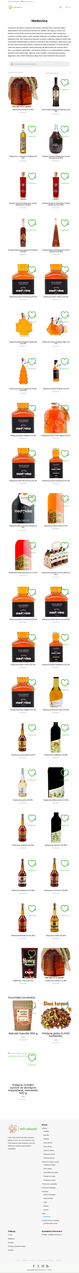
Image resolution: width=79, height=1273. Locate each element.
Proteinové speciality (49, 1184)
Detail (56, 1045)
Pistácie (46, 1139)
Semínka (45, 1191)
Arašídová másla (49, 1165)
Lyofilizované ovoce (50, 1223)
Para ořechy (47, 1146)
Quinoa (45, 1206)
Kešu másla (47, 1169)
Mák (45, 1202)
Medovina (47, 1217)
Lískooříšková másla (50, 1172)
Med (43, 1214)
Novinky (11, 1242)
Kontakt (11, 1250)
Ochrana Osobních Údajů (16, 1246)
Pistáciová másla (49, 1180)
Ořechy (44, 1128)
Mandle (46, 1135)
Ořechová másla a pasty (50, 1162)
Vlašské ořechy (48, 1158)
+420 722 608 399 (14, 1)
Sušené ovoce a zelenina (50, 1220)
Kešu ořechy (47, 1143)
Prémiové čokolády (49, 1188)
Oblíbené (11, 1239)
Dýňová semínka (49, 1195)
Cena (23, 115)
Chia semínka (48, 1198)
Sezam (45, 1210)
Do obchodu (23, 1043)
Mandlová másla (49, 1176)
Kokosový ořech (49, 1154)
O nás (10, 1235)
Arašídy (46, 1131)
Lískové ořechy (48, 1150)
